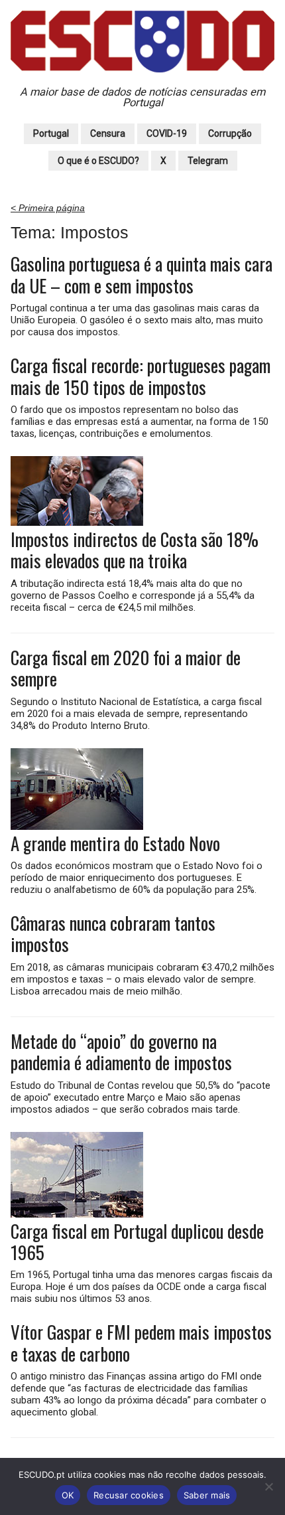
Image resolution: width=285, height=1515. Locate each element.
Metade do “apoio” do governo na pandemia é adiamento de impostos (121, 1052)
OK (68, 1495)
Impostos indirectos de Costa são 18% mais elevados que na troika (134, 550)
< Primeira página (48, 208)
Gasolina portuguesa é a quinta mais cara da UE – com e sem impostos (141, 274)
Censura (107, 133)
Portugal (51, 133)
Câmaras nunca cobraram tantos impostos (113, 933)
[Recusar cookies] (268, 1486)
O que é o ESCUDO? (98, 160)
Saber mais (207, 1495)
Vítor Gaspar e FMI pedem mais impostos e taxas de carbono (141, 1342)
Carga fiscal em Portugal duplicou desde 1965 (137, 1241)
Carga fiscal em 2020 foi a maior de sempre (126, 668)
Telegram (208, 160)
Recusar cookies (128, 1495)
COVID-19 (166, 133)
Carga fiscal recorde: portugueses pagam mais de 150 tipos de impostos (140, 376)
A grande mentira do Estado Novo (115, 843)
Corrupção (230, 133)
